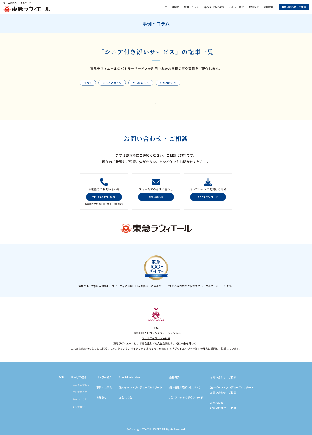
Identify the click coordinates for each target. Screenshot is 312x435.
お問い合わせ (156, 197)
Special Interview (213, 7)
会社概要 (268, 7)
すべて (88, 83)
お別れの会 (125, 397)
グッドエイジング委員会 (156, 338)
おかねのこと (168, 83)
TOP (61, 377)
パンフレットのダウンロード (186, 397)
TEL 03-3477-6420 (104, 197)
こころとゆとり (112, 83)
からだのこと (141, 83)
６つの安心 (78, 406)
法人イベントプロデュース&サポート (140, 387)
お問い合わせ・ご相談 (294, 7)
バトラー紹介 (236, 7)
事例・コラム (104, 387)
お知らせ (254, 7)
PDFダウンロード (208, 197)
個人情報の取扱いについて (184, 387)
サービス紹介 (78, 377)
